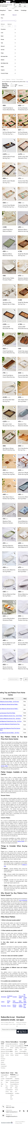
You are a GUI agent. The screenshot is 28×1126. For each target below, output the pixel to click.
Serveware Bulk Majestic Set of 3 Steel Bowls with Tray (9, 303)
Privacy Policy (18, 1123)
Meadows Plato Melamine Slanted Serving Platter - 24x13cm (7, 522)
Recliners (3, 1064)
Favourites (12, 1084)
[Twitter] (24, 1111)
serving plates (4, 765)
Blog (7, 1087)
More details (4, 6)
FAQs (16, 1087)
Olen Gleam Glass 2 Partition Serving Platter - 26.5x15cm (9, 473)
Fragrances (17, 1053)
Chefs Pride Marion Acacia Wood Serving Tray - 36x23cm (8, 109)
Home (3, 79)
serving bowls (20, 841)
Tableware (8, 79)
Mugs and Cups (24, 1006)
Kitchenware (9, 1051)
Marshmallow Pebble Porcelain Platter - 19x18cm (8, 279)
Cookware (8, 1044)
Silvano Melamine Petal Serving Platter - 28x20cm (9, 595)
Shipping (17, 1078)
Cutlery (2, 1001)
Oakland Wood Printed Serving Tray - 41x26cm (9, 157)
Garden (16, 1055)
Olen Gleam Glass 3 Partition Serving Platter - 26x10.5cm (9, 498)
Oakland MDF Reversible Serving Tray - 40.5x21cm (8, 327)
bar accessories (23, 900)
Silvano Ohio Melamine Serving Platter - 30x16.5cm (9, 570)
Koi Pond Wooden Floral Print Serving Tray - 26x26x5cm (9, 133)
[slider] (1, 21)
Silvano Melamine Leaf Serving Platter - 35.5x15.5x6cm (9, 643)
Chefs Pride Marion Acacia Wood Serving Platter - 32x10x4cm (8, 376)
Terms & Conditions (20, 1121)
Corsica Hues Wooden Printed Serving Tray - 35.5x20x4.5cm (9, 206)
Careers (7, 1080)
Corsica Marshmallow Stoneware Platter (9, 619)
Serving (13, 79)
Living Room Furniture (3, 1047)
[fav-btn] (14, 91)
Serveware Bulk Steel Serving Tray (8, 400)
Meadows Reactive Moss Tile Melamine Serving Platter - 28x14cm (8, 546)
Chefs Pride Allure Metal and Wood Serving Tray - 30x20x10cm (8, 230)
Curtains (22, 1045)
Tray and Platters (19, 79)
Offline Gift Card (11, 1097)
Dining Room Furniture (3, 1056)
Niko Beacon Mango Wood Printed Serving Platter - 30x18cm (8, 449)
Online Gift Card (11, 1087)
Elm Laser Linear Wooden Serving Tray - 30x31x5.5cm (9, 425)
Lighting (17, 1047)
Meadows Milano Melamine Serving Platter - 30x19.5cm (8, 254)
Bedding (21, 1044)
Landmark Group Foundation (8, 1091)
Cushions (22, 1047)
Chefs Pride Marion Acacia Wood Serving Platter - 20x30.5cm (8, 352)
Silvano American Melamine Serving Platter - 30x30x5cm (8, 668)
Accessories (22, 1053)
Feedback (8, 1078)
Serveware (3, 996)
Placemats (3, 1005)
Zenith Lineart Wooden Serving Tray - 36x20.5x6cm (9, 181)
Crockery (15, 996)
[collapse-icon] (15, 29)
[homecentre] (7, 1122)
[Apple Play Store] (22, 1031)
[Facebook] (20, 1111)
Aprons (9, 1005)
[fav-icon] (14, 5)
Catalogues (3, 1075)
